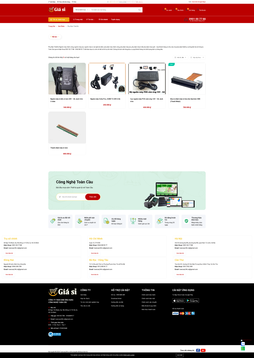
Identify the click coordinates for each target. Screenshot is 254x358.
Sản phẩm (61, 26)
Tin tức (91, 19)
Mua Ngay (139, 1)
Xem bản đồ (9, 253)
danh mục (59, 19)
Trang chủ (79, 19)
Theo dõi (92, 197)
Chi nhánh (104, 19)
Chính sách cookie (128, 355)
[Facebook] (198, 350)
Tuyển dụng (115, 19)
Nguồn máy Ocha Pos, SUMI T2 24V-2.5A (105, 99)
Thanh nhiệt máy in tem (59, 148)
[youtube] (203, 350)
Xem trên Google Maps (199, 1)
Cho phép (179, 355)
